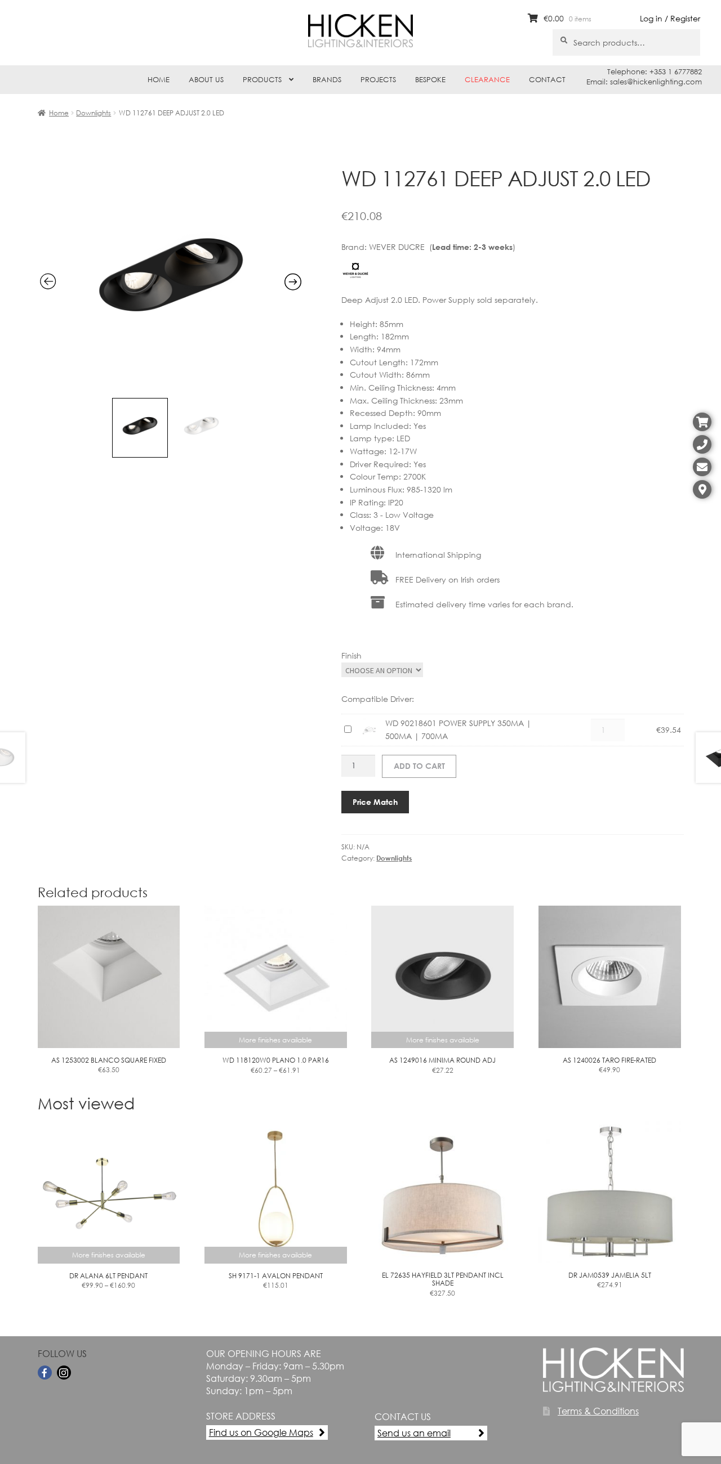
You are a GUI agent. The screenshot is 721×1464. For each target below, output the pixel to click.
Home (159, 79)
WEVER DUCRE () (442, 246)
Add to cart (419, 766)
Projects (378, 79)
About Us (206, 79)
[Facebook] (45, 1372)
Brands (327, 79)
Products (262, 79)
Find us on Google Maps (261, 1432)
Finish (351, 655)
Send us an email (414, 1433)
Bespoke (430, 79)
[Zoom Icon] (171, 385)
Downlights (93, 113)
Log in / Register (670, 18)
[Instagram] (64, 1372)
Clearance (487, 79)
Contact (547, 79)
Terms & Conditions (598, 1411)
